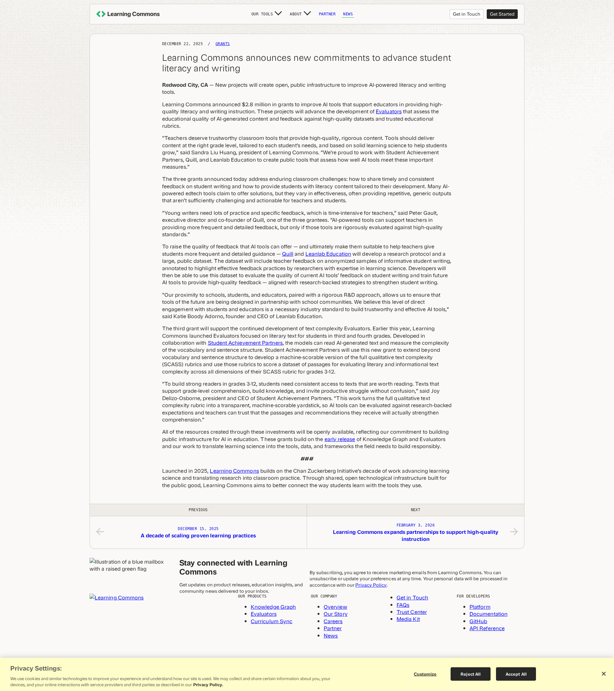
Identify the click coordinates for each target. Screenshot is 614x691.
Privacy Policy (371, 585)
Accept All (516, 674)
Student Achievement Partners (245, 342)
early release (340, 438)
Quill (287, 253)
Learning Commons (234, 470)
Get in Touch (466, 14)
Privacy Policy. (208, 684)
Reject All (470, 674)
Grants (223, 44)
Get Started (502, 14)
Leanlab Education (328, 253)
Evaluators (389, 111)
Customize (425, 674)
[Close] (604, 674)
